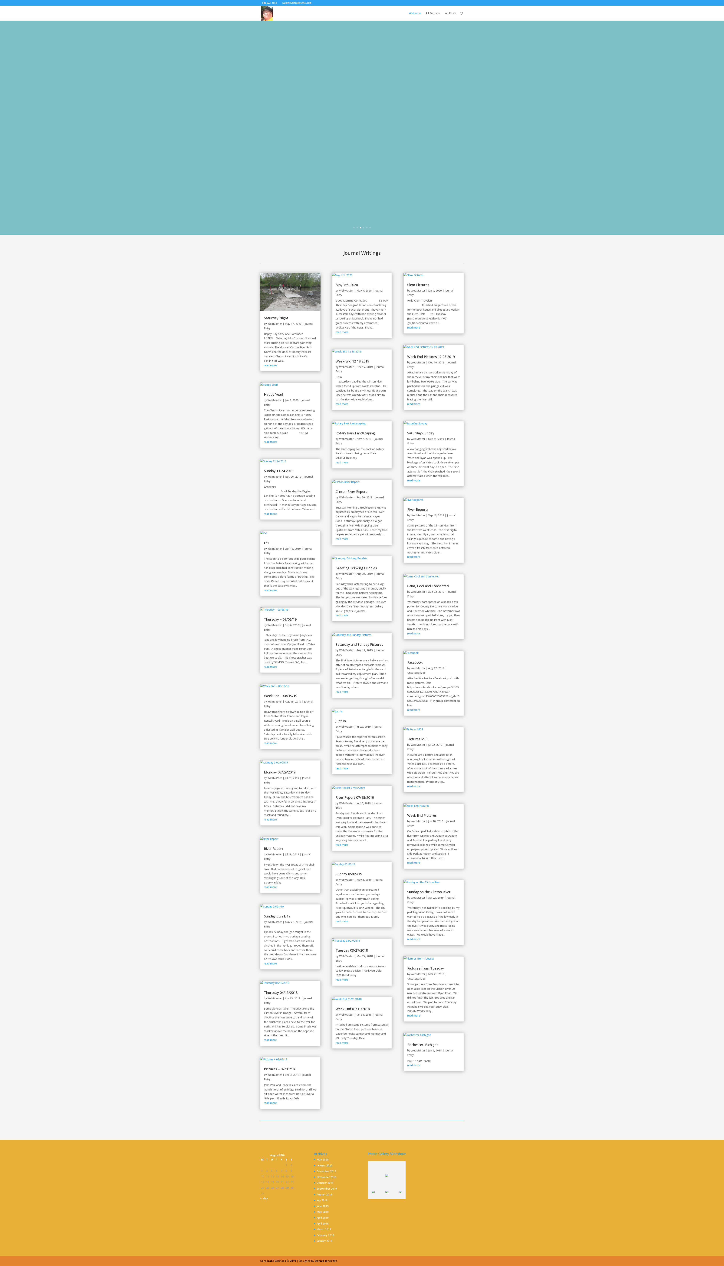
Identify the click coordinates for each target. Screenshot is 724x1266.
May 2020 (323, 1159)
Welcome (415, 13)
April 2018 (323, 1223)
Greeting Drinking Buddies (356, 568)
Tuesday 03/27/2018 (352, 950)
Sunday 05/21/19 (277, 916)
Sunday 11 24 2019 (278, 471)
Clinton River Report (351, 491)
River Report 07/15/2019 (355, 797)
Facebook (415, 662)
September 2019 (327, 1188)
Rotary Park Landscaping (355, 433)
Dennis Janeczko (326, 1261)
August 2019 (324, 1194)
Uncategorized (416, 672)
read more (270, 365)
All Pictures (433, 13)
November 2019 (326, 1177)
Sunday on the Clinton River (428, 892)
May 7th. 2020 (347, 284)
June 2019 (323, 1206)
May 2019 (323, 1212)
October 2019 (325, 1182)
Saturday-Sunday (420, 433)
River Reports (418, 509)
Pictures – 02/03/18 (279, 1069)
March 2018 (324, 1229)
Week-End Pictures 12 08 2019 (431, 356)
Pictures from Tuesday (425, 968)
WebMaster (275, 324)
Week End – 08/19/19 (280, 695)
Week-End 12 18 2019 (352, 361)
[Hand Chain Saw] (392, 1195)
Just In (341, 721)
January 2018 (324, 1241)
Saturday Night (276, 318)
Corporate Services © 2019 (278, 1261)
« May (264, 1198)
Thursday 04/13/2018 (281, 992)
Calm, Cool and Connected (428, 586)
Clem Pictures (418, 284)
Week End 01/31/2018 (353, 1009)
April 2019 (323, 1217)
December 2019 (326, 1171)
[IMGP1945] (378, 1195)
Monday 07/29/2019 (279, 772)
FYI (266, 543)
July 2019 (322, 1200)
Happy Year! (273, 394)
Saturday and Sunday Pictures (359, 644)
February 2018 (325, 1235)
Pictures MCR (418, 739)
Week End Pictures (422, 815)
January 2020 (324, 1165)
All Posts (450, 13)
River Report (274, 848)
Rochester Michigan (422, 1044)
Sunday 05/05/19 (349, 874)
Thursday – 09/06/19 (280, 619)
